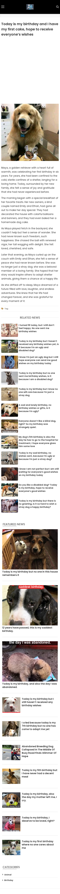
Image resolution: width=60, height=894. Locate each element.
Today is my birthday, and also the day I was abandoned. (29, 685)
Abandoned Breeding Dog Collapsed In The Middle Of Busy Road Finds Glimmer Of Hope (39, 751)
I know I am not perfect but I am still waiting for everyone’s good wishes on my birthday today (39, 472)
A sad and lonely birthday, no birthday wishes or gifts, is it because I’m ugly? (35, 408)
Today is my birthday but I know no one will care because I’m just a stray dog (38, 392)
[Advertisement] (30, 70)
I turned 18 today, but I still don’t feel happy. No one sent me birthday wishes (36, 328)
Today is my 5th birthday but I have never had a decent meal (39, 773)
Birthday (8, 880)
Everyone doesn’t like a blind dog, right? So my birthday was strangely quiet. (37, 424)
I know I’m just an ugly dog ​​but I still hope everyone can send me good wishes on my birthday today (38, 360)
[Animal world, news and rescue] (30, 7)
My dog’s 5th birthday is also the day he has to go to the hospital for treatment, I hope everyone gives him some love (38, 441)
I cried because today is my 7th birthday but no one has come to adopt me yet (39, 726)
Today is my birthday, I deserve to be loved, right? (38, 819)
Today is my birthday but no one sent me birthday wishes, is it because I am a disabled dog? (37, 376)
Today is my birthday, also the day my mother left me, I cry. (39, 797)
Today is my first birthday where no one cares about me (38, 845)
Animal (7, 874)
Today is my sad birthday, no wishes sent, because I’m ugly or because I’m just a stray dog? (37, 456)
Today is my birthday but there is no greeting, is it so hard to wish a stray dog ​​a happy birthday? (37, 504)
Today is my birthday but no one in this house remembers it (30, 573)
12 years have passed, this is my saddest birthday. (27, 629)
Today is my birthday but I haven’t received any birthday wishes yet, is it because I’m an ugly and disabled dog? (39, 346)
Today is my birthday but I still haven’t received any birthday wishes (38, 702)
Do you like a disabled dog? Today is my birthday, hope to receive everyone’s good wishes (38, 488)
